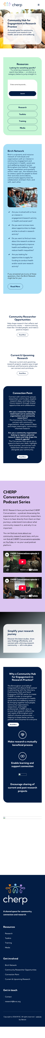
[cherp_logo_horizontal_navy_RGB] (12, 3)
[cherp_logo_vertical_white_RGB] (15, 879)
